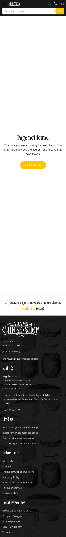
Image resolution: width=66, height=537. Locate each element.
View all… (7, 532)
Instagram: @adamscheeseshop (20, 432)
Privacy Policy (10, 493)
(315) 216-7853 (11, 352)
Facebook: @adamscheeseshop (20, 427)
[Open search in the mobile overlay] (33, 11)
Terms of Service (12, 487)
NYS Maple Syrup (12, 521)
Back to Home (33, 165)
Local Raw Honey (12, 526)
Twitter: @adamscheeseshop (18, 438)
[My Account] (49, 4)
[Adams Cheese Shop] (14, 4)
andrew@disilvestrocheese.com (20, 358)
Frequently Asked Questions (18, 471)
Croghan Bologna (12, 516)
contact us (28, 308)
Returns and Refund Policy (17, 482)
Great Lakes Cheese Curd (16, 510)
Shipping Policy (11, 477)
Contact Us (8, 466)
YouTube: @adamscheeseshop (19, 443)
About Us (7, 461)
